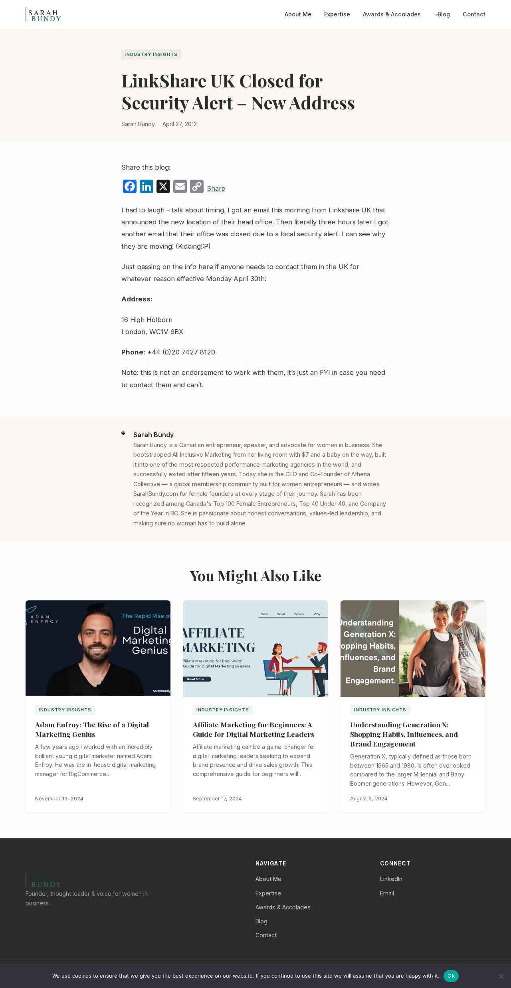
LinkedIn (391, 878)
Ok (451, 975)
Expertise (337, 14)
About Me (298, 14)
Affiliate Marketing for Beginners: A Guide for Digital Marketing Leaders (253, 729)
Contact (474, 14)
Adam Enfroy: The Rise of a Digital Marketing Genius (92, 729)
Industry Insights (151, 54)
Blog (444, 14)
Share (216, 188)
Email (387, 893)
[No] (501, 976)
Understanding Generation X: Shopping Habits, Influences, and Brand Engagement (404, 734)
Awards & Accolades (392, 14)
